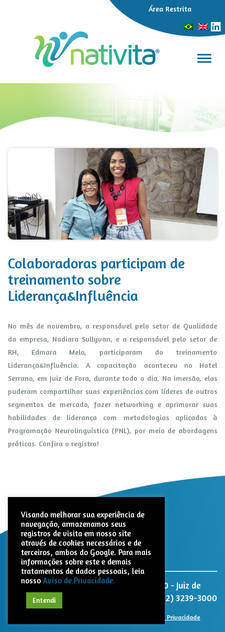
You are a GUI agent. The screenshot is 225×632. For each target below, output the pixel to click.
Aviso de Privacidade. (79, 580)
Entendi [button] (44, 600)
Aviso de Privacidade (170, 617)
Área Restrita (170, 8)
